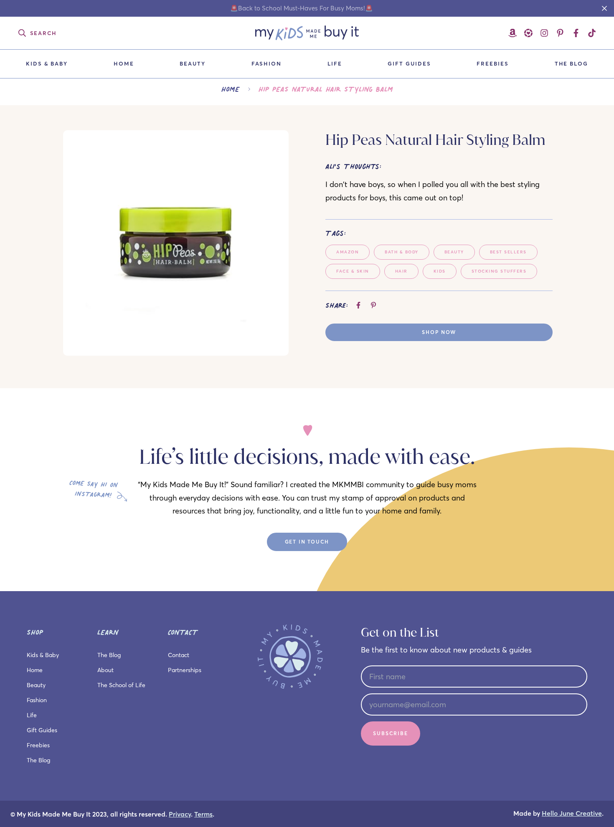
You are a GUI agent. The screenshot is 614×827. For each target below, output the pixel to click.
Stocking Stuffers (499, 271)
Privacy (180, 814)
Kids (440, 271)
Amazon (347, 252)
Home (124, 63)
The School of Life (121, 685)
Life (334, 63)
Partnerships (184, 670)
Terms (203, 814)
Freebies (493, 63)
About (105, 670)
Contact (178, 655)
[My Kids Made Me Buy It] (307, 33)
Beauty (193, 63)
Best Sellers (508, 252)
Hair (401, 271)
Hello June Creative (572, 813)
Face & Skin (352, 271)
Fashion (266, 63)
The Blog (572, 63)
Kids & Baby (47, 63)
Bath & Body (402, 252)
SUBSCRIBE (390, 733)
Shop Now (439, 332)
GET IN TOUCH (307, 542)
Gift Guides (409, 63)
